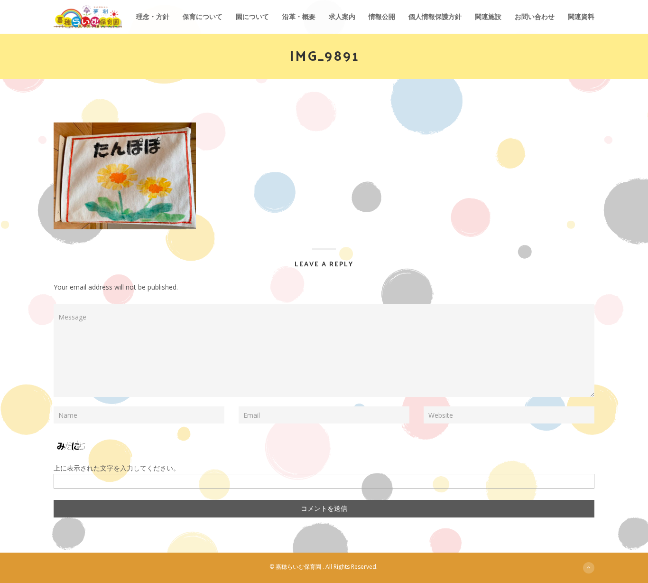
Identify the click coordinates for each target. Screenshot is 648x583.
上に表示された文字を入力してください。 (117, 467)
